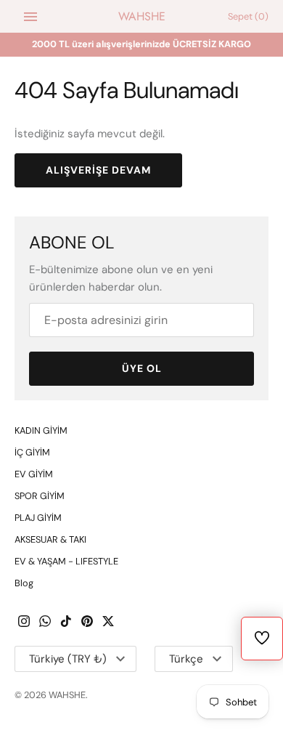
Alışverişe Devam (98, 170)
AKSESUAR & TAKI (50, 539)
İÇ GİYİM (32, 452)
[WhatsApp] (45, 623)
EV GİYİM (34, 474)
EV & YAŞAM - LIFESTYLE (66, 561)
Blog (24, 583)
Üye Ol (142, 368)
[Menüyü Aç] (30, 17)
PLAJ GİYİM (38, 517)
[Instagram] (24, 623)
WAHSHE (67, 695)
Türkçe (186, 659)
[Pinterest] (87, 623)
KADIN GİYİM (41, 430)
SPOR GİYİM (40, 496)
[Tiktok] (66, 623)
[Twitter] (108, 623)
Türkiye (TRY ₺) (68, 659)
